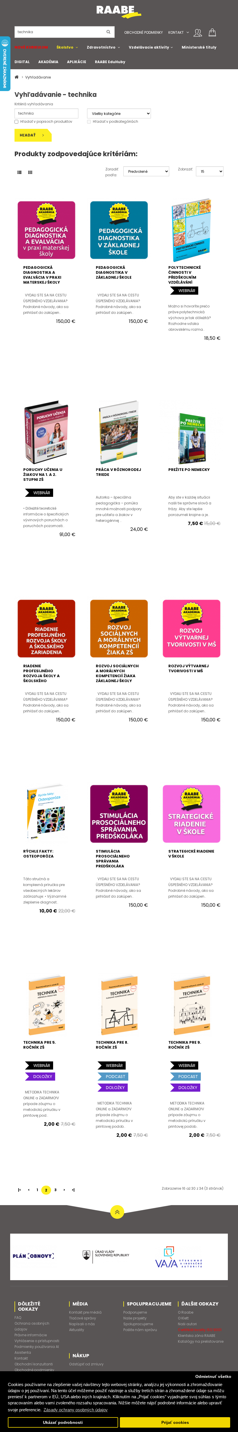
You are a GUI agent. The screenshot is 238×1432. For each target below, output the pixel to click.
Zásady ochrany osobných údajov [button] (76, 1409)
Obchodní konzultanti (34, 1364)
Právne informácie (31, 1335)
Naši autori (187, 1323)
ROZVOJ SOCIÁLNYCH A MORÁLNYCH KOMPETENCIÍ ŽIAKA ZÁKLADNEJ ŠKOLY (117, 673)
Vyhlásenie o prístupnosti (37, 1340)
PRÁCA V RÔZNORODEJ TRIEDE (118, 472)
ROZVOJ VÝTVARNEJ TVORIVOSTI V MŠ (188, 668)
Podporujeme (135, 1312)
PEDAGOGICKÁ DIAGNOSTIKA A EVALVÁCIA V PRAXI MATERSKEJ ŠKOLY (42, 275)
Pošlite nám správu (140, 1329)
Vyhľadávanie (38, 77)
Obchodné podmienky (143, 32)
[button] (187, 32)
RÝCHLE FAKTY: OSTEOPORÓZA (38, 853)
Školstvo (65, 47)
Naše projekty (135, 1318)
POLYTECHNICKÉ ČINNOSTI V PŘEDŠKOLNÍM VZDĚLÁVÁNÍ (184, 275)
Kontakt (176, 32)
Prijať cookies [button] (175, 1422)
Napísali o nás (82, 1323)
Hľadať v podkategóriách (115, 121)
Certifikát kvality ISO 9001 (199, 1329)
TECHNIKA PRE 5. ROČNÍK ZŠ (39, 1045)
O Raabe (185, 1312)
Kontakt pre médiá (85, 1312)
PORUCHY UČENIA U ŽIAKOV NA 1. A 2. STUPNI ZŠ (42, 474)
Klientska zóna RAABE (196, 1335)
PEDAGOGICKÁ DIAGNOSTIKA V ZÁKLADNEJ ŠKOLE (113, 272)
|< (19, 1189)
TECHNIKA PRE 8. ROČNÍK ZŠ (112, 1045)
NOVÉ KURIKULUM (31, 47)
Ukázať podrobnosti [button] (63, 1422)
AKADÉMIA (48, 61)
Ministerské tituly (199, 47)
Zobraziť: (182, 169)
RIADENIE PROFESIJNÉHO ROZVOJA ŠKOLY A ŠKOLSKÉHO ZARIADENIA (41, 676)
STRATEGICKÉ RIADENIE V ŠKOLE (191, 853)
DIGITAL (22, 61)
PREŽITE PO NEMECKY (189, 469)
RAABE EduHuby (110, 61)
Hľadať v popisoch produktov (46, 121)
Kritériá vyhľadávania (34, 104)
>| (73, 1189)
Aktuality (76, 1329)
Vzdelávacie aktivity (149, 47)
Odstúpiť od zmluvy (86, 1364)
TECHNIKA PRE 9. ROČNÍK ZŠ (184, 1045)
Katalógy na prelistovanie (200, 1341)
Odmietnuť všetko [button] (213, 1376)
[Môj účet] (198, 33)
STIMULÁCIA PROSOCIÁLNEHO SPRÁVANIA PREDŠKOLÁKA (113, 858)
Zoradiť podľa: (110, 172)
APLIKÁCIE (76, 61)
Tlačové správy (82, 1318)
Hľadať (28, 135)
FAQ (18, 1317)
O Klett (183, 1318)
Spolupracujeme (138, 1323)
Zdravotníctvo (101, 47)
